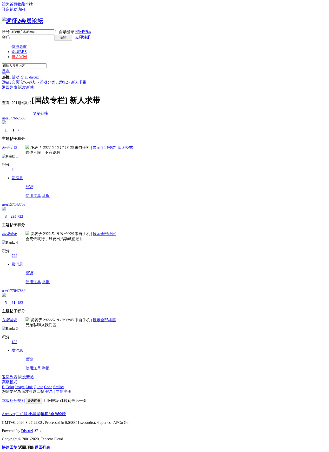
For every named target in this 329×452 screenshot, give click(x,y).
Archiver (8, 414)
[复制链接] (40, 113)
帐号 (6, 32)
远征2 (63, 82)
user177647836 (14, 290)
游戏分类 (47, 82)
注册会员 (9, 320)
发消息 (17, 178)
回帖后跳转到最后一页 (67, 401)
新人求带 (78, 82)
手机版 (22, 414)
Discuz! (27, 431)
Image (20, 387)
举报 (46, 196)
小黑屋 (34, 414)
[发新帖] (26, 87)
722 (20, 216)
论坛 (19, 52)
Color (10, 387)
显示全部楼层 (104, 147)
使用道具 (33, 196)
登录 (49, 391)
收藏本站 (25, 4)
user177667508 (14, 118)
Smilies (58, 387)
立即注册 (83, 37)
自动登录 (66, 32)
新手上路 (9, 147)
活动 (16, 77)
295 (13, 216)
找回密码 (83, 32)
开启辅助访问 (13, 9)
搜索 (6, 71)
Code (48, 387)
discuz (34, 77)
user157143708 (14, 204)
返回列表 (9, 87)
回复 (29, 187)
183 (20, 303)
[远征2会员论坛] (22, 21)
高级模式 (9, 382)
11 (13, 303)
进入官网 (19, 57)
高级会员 (9, 234)
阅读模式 (125, 147)
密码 (6, 37)
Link (29, 387)
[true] (4, 74)
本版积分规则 (13, 401)
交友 (24, 77)
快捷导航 (19, 47)
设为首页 (9, 4)
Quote (38, 387)
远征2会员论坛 (14, 82)
